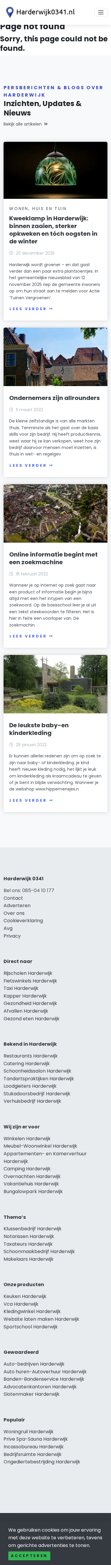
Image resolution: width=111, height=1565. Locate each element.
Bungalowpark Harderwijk (33, 1191)
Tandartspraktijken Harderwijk (39, 1078)
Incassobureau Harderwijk (34, 1446)
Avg (8, 928)
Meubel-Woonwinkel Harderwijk (40, 1146)
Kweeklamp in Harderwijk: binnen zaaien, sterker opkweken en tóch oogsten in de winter (53, 229)
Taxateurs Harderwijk (28, 1244)
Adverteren (17, 905)
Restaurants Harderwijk (31, 1055)
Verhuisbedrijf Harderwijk (32, 1101)
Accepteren (29, 1555)
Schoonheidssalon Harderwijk (37, 1071)
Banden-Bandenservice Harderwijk (44, 1379)
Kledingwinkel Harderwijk (32, 1311)
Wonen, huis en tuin (38, 209)
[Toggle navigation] (100, 12)
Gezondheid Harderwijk (30, 1003)
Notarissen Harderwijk (29, 1236)
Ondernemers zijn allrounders (54, 398)
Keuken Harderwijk (25, 1296)
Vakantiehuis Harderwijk (31, 1183)
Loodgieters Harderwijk (30, 1086)
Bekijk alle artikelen (23, 124)
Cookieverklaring (23, 920)
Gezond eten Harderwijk (31, 1018)
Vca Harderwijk (21, 1304)
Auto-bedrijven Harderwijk (34, 1364)
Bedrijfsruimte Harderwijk (33, 1454)
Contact (13, 898)
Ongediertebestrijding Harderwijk (42, 1461)
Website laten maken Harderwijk (41, 1319)
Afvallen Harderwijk (26, 1011)
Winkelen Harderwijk (27, 1138)
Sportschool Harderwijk (31, 1326)
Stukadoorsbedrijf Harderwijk (37, 1093)
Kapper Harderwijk (25, 996)
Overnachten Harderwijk (32, 1176)
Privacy (12, 936)
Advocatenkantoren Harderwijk (40, 1386)
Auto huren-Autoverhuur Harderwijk (45, 1371)
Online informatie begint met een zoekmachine (53, 558)
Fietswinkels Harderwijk (30, 980)
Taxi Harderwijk (21, 988)
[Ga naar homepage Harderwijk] (39, 12)
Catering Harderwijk (27, 1063)
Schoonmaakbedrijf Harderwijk (39, 1251)
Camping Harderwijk (27, 1168)
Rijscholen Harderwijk (28, 973)
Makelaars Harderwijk (29, 1259)
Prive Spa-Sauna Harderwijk (36, 1439)
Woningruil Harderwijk (29, 1431)
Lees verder (28, 308)
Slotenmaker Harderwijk (31, 1394)
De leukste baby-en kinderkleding (39, 729)
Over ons (14, 913)
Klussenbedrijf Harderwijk (33, 1228)
